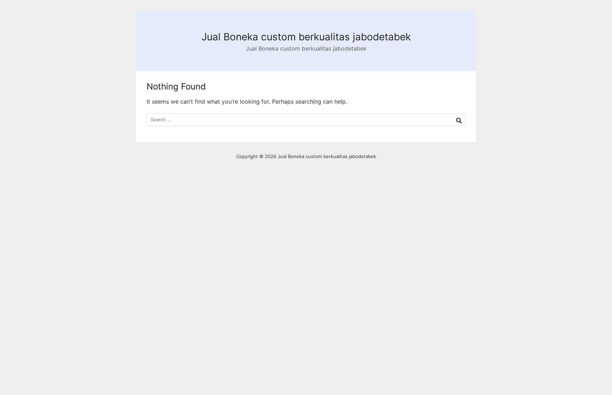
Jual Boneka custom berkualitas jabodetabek (306, 37)
